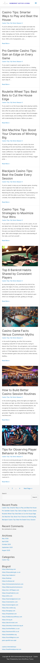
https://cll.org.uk (7, 619)
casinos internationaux (9, 646)
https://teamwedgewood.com (11, 599)
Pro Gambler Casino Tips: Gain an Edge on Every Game (19, 54)
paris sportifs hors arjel (9, 640)
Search (4, 493)
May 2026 (5, 538)
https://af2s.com (7, 596)
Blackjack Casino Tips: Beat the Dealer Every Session (17, 174)
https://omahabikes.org (9, 634)
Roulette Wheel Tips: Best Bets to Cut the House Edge (19, 95)
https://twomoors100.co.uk (10, 631)
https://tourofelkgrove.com (10, 637)
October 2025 (6, 544)
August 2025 (6, 550)
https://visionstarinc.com (10, 602)
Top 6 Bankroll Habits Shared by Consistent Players (17, 273)
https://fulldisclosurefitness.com (12, 616)
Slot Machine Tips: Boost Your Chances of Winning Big (19, 133)
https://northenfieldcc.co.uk (10, 628)
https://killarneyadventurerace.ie (12, 587)
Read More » (6, 43)
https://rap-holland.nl (8, 575)
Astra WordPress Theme (25, 659)
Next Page (28, 488)
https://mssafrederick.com (10, 593)
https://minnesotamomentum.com (12, 584)
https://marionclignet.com (10, 605)
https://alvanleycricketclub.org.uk (12, 625)
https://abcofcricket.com (10, 622)
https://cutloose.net (8, 581)
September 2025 (7, 547)
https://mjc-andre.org (8, 608)
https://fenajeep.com (8, 610)
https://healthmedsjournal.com (11, 649)
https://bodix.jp (6, 578)
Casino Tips (5, 23)
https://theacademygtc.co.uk (11, 572)
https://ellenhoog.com (9, 569)
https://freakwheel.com (9, 613)
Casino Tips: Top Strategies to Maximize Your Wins (17, 213)
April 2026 (5, 541)
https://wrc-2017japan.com (10, 590)
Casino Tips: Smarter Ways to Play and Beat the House (20, 15)
